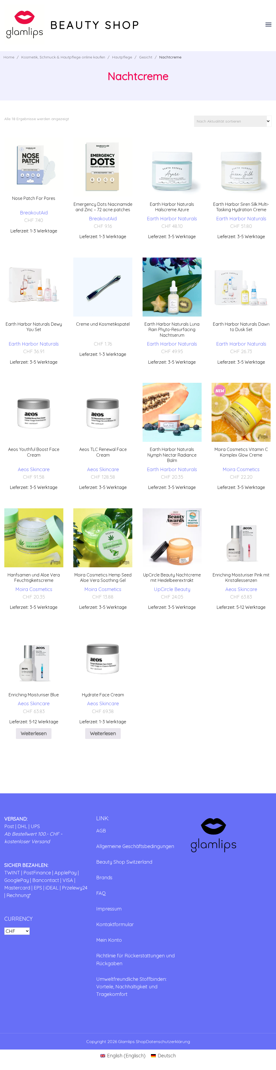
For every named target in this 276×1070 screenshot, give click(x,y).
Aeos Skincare (34, 469)
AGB (101, 831)
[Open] (268, 24)
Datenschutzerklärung (168, 1041)
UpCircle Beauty (172, 589)
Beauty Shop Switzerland (124, 862)
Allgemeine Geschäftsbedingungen (135, 846)
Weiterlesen (34, 733)
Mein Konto (109, 940)
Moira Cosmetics (241, 469)
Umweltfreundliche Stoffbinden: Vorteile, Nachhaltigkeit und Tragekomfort (131, 986)
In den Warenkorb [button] (33, 178)
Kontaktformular (115, 924)
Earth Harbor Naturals (172, 219)
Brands (104, 877)
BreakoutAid (34, 213)
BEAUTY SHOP (95, 25)
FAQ (101, 893)
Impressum (109, 909)
